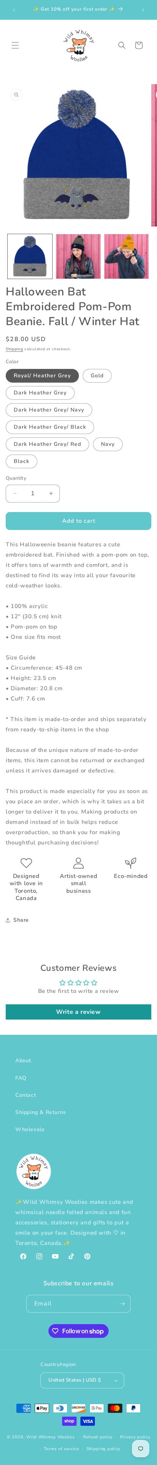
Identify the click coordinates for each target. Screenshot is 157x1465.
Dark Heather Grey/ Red (47, 444)
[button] (15, 45)
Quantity (16, 478)
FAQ (21, 1078)
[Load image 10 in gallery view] (126, 256)
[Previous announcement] (14, 10)
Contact (25, 1095)
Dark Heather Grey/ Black (50, 427)
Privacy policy (135, 1437)
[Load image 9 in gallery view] (78, 256)
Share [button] (21, 920)
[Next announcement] (143, 10)
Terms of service (61, 1449)
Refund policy (98, 1437)
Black (21, 461)
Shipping (14, 349)
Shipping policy (104, 1449)
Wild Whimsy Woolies (50, 1437)
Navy (108, 444)
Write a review (78, 1012)
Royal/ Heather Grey (42, 375)
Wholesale (30, 1129)
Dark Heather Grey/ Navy (49, 409)
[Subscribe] (122, 1304)
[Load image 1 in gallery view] (30, 256)
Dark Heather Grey (40, 392)
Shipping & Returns (40, 1112)
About (23, 1060)
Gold (97, 375)
